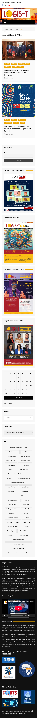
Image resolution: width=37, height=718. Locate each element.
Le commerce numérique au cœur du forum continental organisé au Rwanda (17, 129)
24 (27, 390)
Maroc (21, 63)
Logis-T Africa (12, 504)
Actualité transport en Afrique (18, 447)
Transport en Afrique (18, 539)
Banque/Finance (24, 469)
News (27, 518)
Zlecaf (22, 122)
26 (6, 394)
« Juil (5, 403)
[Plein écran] (32, 615)
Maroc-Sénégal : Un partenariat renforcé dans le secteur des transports (16, 73)
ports (17, 522)
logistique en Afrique (12, 509)
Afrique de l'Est (10, 461)
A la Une (7, 63)
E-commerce (8, 122)
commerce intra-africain (18, 482)
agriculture (26, 465)
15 (18, 386)
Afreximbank (12, 452)
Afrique (26, 452)
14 (14, 386)
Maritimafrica (6, 2)
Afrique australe (11, 456)
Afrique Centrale (25, 456)
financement (25, 491)
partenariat (9, 522)
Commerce (22, 120)
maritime (11, 513)
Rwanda (16, 122)
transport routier (13, 553)
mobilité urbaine (13, 518)
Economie (11, 491)
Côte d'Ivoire (11, 487)
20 (10, 390)
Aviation (10, 469)
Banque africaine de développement (18, 474)
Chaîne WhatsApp (16, 2)
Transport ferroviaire (18, 66)
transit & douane (25, 531)
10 (27, 381)
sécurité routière (12, 526)
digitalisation (25, 487)
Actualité (14, 63)
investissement (12, 500)
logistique (26, 504)
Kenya (27, 500)
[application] (18, 608)
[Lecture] (5, 615)
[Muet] (29, 615)
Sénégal (27, 63)
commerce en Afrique (24, 478)
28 (14, 394)
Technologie (10, 531)
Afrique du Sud (12, 465)
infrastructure (25, 496)
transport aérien (25, 535)
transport (10, 535)
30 (22, 394)
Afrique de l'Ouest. (25, 461)
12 (6, 386)
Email (5, 152)
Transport (7, 66)
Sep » (10, 403)
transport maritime (18, 548)
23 (22, 390)
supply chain (27, 522)
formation (11, 496)
